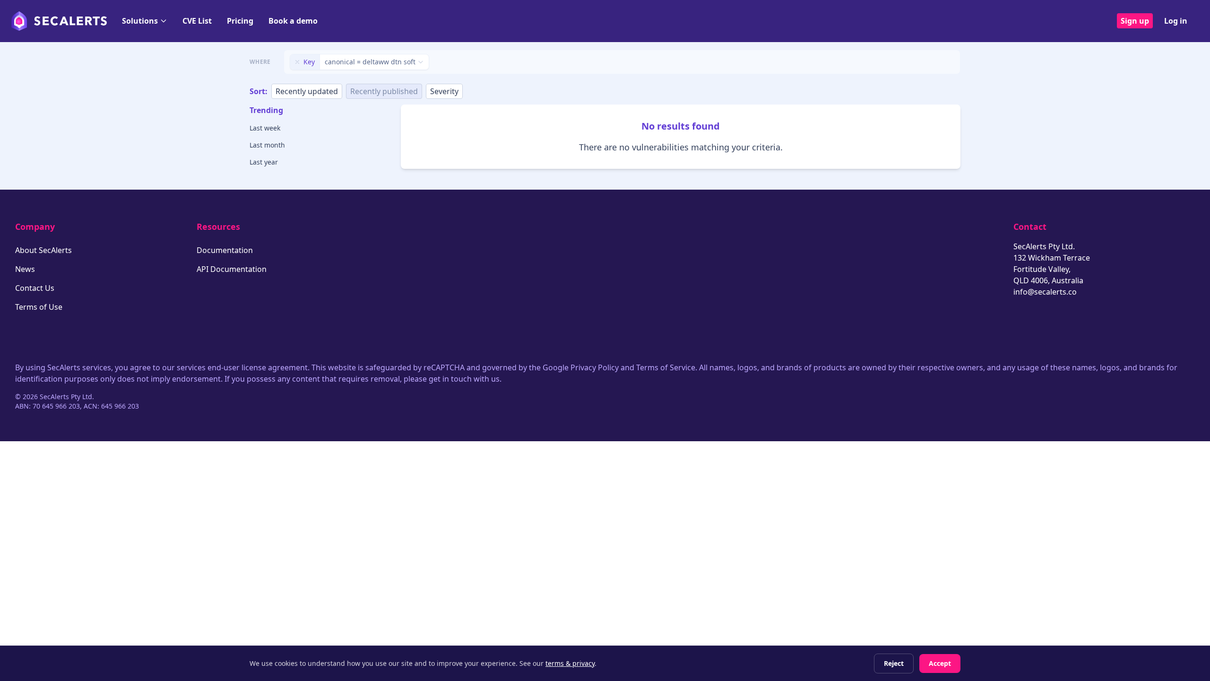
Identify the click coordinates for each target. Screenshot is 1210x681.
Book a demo (293, 21)
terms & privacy (570, 663)
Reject (894, 663)
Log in (1175, 21)
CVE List (197, 21)
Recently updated (307, 91)
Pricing (240, 21)
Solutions (140, 21)
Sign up (1135, 21)
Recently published (384, 91)
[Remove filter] (297, 62)
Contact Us (34, 288)
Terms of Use (38, 307)
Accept (940, 663)
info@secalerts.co (1045, 292)
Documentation (225, 250)
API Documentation (232, 269)
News (25, 269)
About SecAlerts (43, 250)
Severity (444, 91)
